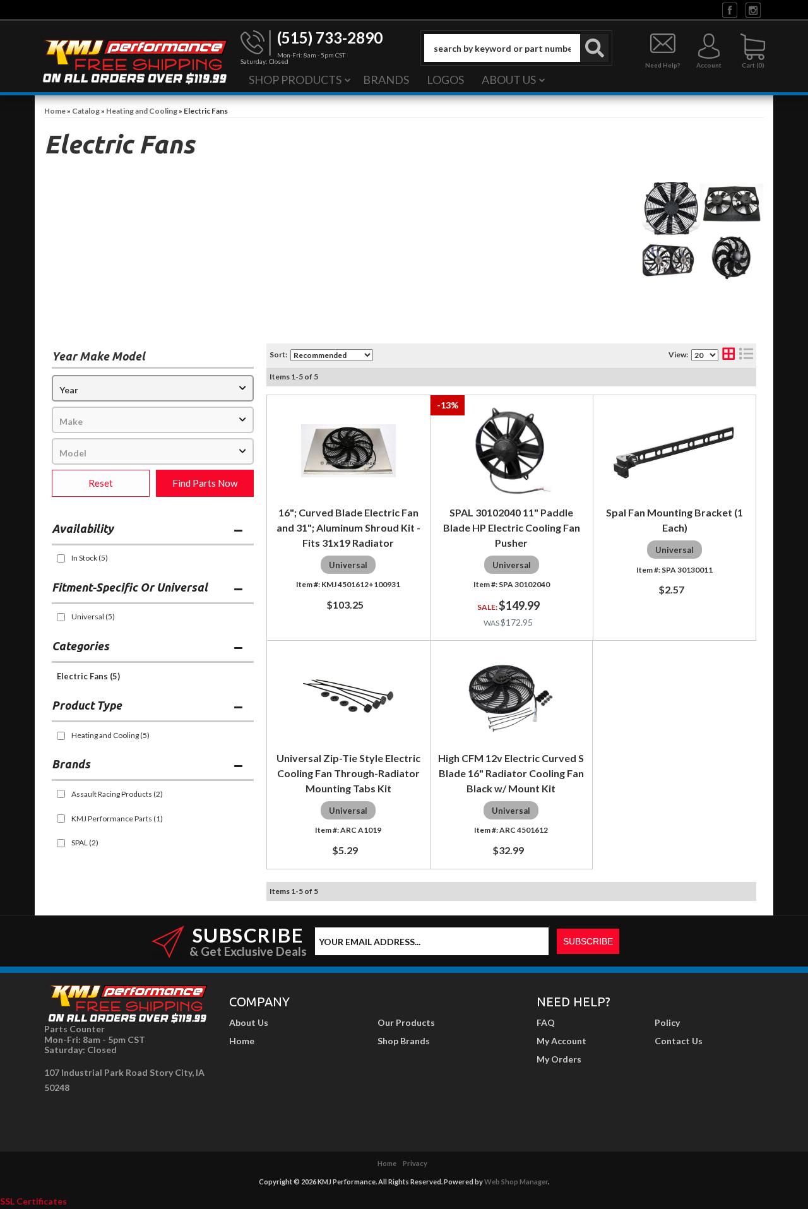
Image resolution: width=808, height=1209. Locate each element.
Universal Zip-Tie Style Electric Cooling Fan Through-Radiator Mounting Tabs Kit (348, 773)
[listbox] (153, 388)
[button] (516, 48)
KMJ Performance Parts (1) (117, 818)
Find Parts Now (204, 483)
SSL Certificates (33, 1201)
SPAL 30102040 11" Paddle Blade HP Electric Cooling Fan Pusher (511, 527)
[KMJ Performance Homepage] (134, 60)
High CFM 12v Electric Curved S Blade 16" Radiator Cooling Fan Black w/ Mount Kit (511, 773)
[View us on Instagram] (753, 9)
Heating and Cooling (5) (110, 735)
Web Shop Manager (516, 1181)
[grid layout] (728, 355)
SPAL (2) (84, 842)
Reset (100, 483)
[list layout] (746, 355)
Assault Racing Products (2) (117, 794)
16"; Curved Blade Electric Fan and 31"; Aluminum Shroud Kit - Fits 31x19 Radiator (348, 527)
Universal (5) (93, 616)
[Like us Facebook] (729, 9)
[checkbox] (61, 558)
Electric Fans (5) (88, 676)
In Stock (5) (89, 558)
